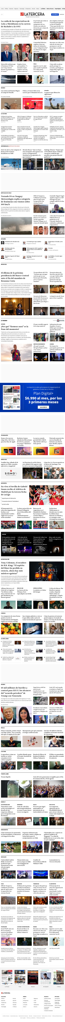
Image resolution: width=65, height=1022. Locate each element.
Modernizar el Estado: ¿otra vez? (55, 242)
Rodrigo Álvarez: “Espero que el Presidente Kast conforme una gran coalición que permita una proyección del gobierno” (53, 153)
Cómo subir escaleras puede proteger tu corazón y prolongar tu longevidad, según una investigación (56, 68)
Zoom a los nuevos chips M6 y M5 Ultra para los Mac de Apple (8, 440)
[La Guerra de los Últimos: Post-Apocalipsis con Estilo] (24, 605)
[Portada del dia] (11, 409)
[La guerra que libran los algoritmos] (54, 103)
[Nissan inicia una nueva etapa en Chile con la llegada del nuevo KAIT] (24, 874)
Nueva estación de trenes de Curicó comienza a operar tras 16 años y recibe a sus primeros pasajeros (24, 129)
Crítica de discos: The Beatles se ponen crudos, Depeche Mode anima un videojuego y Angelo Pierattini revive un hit (56, 594)
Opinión (46, 90)
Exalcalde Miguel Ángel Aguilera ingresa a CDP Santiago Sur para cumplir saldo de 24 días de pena (57, 199)
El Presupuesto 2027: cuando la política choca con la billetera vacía (35, 249)
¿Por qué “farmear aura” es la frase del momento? (14, 328)
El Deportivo (28, 8)
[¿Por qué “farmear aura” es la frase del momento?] (16, 352)
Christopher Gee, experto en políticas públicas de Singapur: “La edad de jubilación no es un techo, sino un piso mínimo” (54, 836)
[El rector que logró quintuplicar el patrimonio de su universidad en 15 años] (40, 821)
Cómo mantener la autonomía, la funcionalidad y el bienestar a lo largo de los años (11, 834)
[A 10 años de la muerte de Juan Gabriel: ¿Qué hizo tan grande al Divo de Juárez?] (25, 550)
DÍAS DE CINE (20, 588)
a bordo (52, 344)
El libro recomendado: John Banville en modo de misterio (56, 756)
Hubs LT (3, 802)
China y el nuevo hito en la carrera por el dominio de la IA (32, 91)
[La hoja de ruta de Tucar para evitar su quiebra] (57, 311)
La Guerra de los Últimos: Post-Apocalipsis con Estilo (24, 592)
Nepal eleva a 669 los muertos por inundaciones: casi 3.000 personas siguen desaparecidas (40, 691)
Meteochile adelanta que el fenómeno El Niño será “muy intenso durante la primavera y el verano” (8, 68)
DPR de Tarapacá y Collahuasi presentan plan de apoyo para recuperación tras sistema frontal (24, 118)
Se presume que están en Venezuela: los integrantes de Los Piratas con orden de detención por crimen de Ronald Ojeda (41, 25)
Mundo (33, 8)
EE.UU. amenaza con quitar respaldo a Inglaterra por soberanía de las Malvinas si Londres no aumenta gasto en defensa (57, 119)
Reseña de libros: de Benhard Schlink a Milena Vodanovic (39, 756)
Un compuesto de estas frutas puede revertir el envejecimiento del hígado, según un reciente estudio (10, 618)
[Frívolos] (46, 249)
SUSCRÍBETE (43, 407)
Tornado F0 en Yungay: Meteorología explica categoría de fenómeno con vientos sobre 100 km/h (41, 129)
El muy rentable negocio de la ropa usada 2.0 (41, 325)
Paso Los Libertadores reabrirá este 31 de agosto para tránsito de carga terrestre (41, 118)
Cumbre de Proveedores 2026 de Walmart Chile (39, 861)
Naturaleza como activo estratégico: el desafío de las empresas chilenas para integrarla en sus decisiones (8, 811)
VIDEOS (4, 534)
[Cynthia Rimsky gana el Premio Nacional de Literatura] (24, 765)
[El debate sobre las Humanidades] (2, 249)
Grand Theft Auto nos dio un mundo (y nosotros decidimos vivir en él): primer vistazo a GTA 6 (7, 932)
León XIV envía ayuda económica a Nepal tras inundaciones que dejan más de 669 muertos (24, 137)
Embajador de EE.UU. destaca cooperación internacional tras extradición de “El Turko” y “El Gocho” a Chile (57, 129)
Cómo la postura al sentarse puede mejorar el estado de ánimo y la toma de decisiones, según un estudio (54, 618)
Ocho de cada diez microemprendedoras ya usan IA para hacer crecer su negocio (24, 809)
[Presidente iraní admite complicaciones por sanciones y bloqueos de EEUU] (40, 719)
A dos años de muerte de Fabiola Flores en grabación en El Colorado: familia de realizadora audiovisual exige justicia (57, 220)
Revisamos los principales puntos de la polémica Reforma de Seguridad (57, 349)
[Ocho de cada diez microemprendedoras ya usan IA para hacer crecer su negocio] (24, 821)
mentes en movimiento (39, 344)
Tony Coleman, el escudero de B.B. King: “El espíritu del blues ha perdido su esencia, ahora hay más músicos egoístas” (13, 568)
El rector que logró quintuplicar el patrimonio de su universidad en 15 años (40, 809)
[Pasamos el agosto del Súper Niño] (2, 257)
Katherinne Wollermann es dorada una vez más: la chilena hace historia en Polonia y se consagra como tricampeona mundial (56, 514)
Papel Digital (58, 8)
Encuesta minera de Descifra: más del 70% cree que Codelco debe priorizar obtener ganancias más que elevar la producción (56, 277)
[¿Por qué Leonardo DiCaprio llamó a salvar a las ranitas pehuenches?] (41, 357)
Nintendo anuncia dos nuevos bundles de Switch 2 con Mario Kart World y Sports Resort (56, 442)
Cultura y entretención (23, 926)
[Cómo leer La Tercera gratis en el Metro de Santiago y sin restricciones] (54, 473)
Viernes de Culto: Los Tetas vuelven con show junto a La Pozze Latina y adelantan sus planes (40, 541)
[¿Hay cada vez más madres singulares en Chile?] (56, 550)
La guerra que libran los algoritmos (52, 93)
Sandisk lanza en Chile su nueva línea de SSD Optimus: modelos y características (8, 950)
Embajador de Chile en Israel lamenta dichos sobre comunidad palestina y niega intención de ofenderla (8, 644)
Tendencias (36, 884)
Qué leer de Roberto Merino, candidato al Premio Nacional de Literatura (53, 732)
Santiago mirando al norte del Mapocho (34, 257)
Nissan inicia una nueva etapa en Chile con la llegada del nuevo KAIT (24, 862)
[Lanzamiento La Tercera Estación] (56, 874)
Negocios (16, 8)
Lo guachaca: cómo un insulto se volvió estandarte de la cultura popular (8, 757)
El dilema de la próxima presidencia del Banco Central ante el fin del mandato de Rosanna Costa (8, 118)
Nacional (11, 8)
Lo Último (43, 8)
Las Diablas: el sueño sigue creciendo (55, 257)
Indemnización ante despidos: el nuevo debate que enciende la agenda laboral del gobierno (56, 328)
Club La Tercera (50, 8)
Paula (35, 64)
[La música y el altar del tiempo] (40, 605)
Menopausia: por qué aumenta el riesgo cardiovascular (32, 731)
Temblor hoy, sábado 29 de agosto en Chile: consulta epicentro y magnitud (9, 464)
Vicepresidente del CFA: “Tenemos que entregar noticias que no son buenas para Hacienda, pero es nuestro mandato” (41, 277)
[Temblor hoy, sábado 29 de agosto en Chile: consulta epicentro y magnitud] (11, 473)
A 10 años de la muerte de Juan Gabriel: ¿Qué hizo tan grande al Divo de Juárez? (24, 541)
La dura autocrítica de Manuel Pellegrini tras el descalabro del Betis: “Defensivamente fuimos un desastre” (24, 513)
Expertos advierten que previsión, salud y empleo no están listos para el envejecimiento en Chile (32, 835)
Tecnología (22, 8)
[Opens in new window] (33, 984)
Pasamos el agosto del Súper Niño (12, 257)
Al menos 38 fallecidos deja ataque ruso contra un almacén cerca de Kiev (57, 137)
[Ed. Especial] (46, 984)
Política (6, 8)
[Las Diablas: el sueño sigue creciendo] (46, 257)
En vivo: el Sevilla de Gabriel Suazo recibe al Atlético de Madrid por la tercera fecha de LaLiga (14, 491)
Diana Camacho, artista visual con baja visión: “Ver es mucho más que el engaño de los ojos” (11, 732)
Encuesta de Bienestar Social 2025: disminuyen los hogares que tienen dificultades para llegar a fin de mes (41, 300)
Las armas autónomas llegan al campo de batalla (10, 91)
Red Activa (52, 804)
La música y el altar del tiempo (39, 591)
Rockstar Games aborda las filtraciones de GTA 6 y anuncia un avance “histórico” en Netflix (24, 442)
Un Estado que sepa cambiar (34, 241)
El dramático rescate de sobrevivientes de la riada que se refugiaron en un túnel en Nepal (8, 541)
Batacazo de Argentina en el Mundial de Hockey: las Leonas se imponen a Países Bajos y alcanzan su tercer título (40, 514)
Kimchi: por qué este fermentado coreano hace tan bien (56, 959)
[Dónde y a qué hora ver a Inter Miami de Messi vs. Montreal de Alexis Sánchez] (39, 658)
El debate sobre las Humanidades (10, 249)
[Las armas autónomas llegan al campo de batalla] (11, 103)
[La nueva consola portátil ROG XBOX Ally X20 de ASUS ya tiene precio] (40, 451)
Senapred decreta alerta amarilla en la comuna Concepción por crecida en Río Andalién (8, 129)
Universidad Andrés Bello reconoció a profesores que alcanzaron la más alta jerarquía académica (7, 864)
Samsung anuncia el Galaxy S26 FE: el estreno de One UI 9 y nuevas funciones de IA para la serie (8, 960)
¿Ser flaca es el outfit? (54, 948)
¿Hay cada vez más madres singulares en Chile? (56, 539)
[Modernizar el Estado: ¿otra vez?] (46, 242)
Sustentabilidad (5, 804)
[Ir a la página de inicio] (32, 14)
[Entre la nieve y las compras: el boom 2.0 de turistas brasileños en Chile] (11, 164)
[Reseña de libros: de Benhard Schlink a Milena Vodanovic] (40, 765)
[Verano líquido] (16, 789)
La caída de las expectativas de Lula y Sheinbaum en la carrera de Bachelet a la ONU (15, 24)
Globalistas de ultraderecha (12, 241)
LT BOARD (4, 320)
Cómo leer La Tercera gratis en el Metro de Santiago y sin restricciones (54, 464)
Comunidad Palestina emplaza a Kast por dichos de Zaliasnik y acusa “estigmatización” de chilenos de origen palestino (41, 47)
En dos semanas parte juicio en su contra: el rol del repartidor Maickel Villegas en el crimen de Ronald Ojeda (41, 219)
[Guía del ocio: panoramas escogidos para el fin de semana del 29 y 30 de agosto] (48, 789)
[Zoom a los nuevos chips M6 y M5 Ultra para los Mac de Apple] (8, 451)
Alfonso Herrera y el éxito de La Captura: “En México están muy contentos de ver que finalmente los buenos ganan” (8, 593)
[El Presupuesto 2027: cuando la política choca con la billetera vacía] (24, 249)
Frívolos (50, 248)
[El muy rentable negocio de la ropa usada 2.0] (41, 337)
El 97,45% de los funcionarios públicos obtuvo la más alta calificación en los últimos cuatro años (29, 652)
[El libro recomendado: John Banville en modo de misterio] (56, 765)
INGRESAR (62, 14)
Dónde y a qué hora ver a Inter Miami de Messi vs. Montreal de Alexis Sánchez (29, 659)
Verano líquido (5, 777)
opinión (3, 324)
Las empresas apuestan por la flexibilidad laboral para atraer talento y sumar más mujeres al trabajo (56, 811)
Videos (37, 8)
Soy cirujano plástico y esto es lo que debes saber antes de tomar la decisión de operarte (32, 618)
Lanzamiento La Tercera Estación (54, 861)
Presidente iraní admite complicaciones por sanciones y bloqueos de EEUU (40, 710)
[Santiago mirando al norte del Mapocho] (24, 257)
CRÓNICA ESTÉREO (37, 588)
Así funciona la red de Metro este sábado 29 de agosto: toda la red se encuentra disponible (32, 464)
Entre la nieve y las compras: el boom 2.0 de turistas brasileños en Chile (11, 151)
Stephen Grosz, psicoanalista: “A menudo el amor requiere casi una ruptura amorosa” (22, 68)
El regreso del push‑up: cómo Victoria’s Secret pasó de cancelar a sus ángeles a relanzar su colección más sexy (41, 137)
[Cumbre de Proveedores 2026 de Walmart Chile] (40, 874)
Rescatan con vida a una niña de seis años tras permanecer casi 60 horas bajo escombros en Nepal (57, 46)
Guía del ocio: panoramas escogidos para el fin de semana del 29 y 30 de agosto (48, 777)
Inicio (2, 8)
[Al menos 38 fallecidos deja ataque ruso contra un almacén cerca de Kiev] (56, 719)
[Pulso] (20, 984)
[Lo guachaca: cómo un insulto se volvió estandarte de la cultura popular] (8, 765)
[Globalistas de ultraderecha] (2, 242)
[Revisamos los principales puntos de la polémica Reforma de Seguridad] (57, 357)
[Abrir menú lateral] (2, 14)
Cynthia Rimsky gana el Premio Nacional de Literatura (24, 756)
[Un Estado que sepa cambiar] (24, 242)
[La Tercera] (7, 984)
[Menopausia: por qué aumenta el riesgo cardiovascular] (33, 741)
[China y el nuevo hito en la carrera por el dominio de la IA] (33, 103)
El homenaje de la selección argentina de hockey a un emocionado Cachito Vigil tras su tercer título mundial (8, 513)
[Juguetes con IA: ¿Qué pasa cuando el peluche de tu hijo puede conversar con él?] (41, 79)
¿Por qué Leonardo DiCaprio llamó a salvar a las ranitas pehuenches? (40, 349)
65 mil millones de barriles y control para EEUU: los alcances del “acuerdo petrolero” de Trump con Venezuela (8, 137)
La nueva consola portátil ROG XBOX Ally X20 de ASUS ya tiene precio (40, 441)
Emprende (19, 804)
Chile (2, 884)
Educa (34, 804)
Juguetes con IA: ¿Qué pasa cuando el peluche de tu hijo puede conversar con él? (40, 68)
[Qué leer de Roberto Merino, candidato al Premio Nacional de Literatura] (54, 741)
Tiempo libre (5, 774)
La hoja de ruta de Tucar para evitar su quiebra (57, 297)
